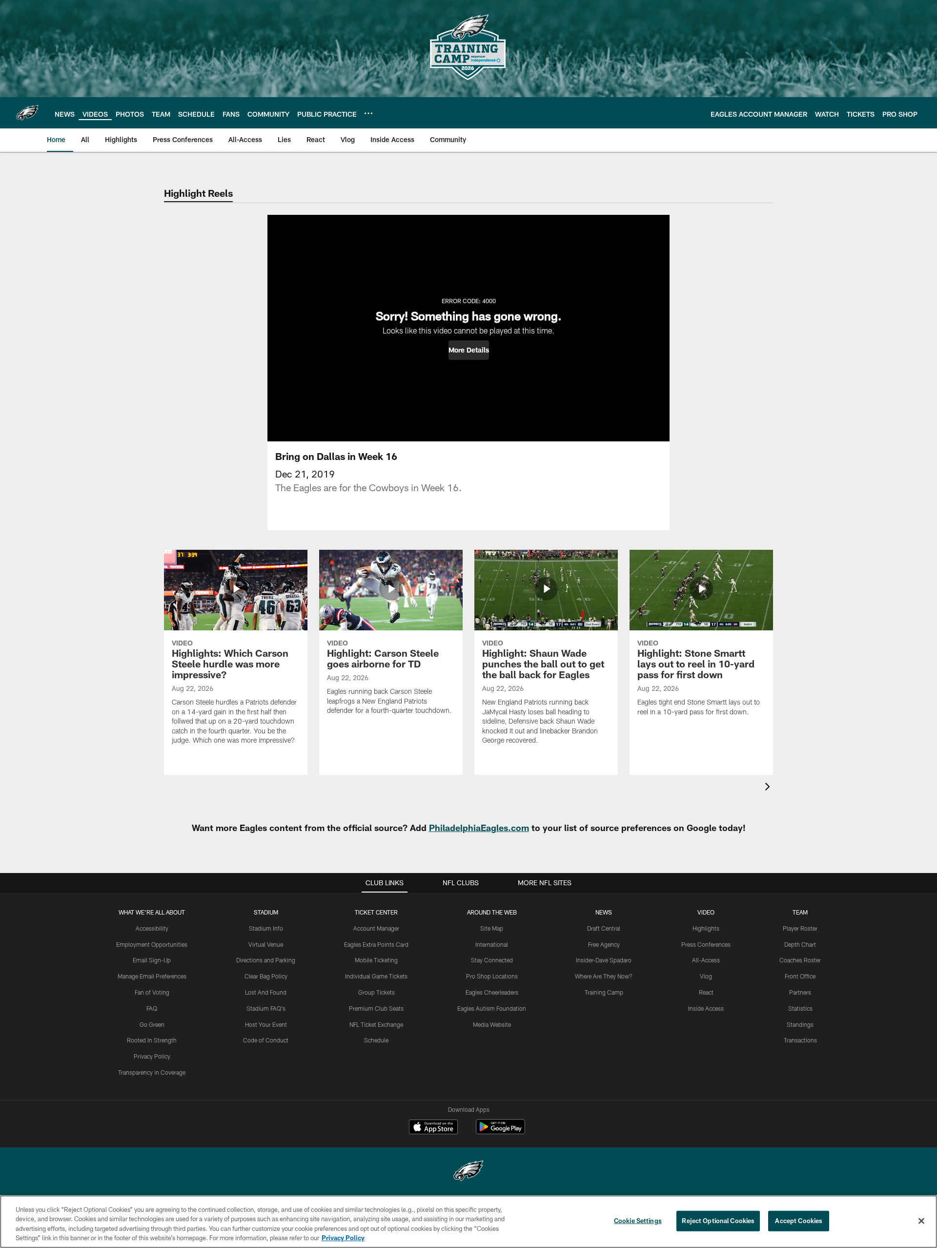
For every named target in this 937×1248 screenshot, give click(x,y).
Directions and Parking (265, 960)
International (491, 944)
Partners (800, 992)
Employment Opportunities (151, 944)
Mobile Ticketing (376, 960)
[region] (468, 1221)
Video (705, 912)
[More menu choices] (368, 113)
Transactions (800, 1040)
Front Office (800, 976)
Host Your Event (266, 1024)
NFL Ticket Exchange (376, 1024)
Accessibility (152, 928)
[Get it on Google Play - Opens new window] (500, 1132)
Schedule (376, 1040)
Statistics (800, 1008)
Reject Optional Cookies (718, 1221)
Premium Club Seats (376, 1008)
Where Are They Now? (603, 976)
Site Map (491, 928)
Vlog (706, 976)
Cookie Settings (638, 1221)
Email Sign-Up (152, 960)
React (706, 992)
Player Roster (800, 928)
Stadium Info (266, 928)
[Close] (921, 1220)
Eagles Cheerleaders (492, 992)
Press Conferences (706, 944)
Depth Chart (800, 944)
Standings (800, 1024)
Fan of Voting (152, 992)
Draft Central (603, 928)
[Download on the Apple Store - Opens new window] (433, 1128)
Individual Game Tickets (376, 976)
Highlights (706, 928)
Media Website (492, 1024)
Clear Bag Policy (265, 976)
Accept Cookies (798, 1221)
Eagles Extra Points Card (376, 944)
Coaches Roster (800, 960)
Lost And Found (265, 992)
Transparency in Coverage (151, 1072)
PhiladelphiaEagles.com (479, 827)
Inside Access (706, 1008)
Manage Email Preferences (152, 976)
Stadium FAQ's (265, 1008)
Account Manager (376, 928)
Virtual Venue (265, 944)
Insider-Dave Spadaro (603, 960)
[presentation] (769, 788)
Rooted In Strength (152, 1040)
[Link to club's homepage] (27, 113)
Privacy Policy (152, 1056)
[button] (468, 350)
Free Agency (604, 944)
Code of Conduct (265, 1040)
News (603, 912)
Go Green (152, 1024)
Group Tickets (376, 992)
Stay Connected (492, 960)
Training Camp (604, 992)
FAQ (151, 1008)
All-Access (706, 960)
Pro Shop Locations (492, 976)
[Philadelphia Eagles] (468, 1172)
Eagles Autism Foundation (491, 1008)
